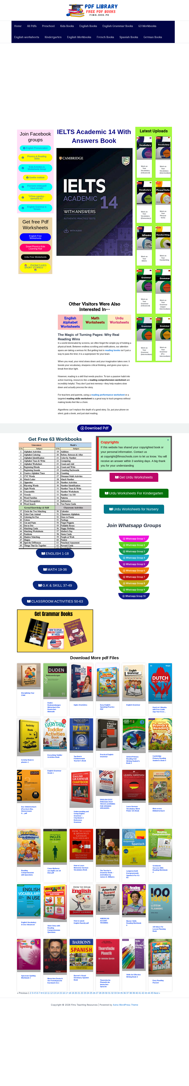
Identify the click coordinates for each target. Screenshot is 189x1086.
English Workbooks (79, 37)
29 (103, 993)
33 (115, 993)
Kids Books (67, 26)
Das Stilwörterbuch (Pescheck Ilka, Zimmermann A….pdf (28, 810)
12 (51, 993)
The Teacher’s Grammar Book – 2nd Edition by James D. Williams (107, 874)
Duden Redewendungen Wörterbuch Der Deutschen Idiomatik (54, 707)
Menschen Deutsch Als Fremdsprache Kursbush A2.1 (55, 981)
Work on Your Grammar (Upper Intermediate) (165, 304)
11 (48, 993)
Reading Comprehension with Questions (27, 873)
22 (82, 993)
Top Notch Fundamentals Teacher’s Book (80, 759)
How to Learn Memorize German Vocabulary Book (81, 868)
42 (143, 993)
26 (94, 993)
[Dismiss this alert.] (168, 440)
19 (73, 993)
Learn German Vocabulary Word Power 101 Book (133, 809)
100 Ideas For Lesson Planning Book (159, 929)
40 (136, 993)
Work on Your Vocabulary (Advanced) (145, 169)
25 (91, 993)
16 (63, 993)
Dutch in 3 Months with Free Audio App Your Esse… (160, 709)
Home (18, 26)
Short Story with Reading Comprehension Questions (53, 929)
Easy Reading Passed (158, 982)
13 (54, 993)
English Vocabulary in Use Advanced (28, 923)
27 (97, 993)
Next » (157, 993)
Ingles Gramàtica (80, 705)
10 (45, 993)
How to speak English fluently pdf (81, 922)
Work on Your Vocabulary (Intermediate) (165, 169)
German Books (153, 37)
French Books (105, 37)
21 (79, 993)
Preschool (48, 26)
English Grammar (133, 705)
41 (139, 993)
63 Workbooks (147, 26)
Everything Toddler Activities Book (54, 756)
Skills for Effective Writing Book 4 (133, 976)
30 (106, 993)
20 (76, 993)
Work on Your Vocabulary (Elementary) (146, 215)
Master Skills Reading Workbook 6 (133, 923)
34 (118, 993)
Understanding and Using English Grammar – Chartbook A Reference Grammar (81, 817)
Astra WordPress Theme (125, 1004)
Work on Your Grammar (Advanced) (145, 302)
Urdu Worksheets (119, 320)
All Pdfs (32, 26)
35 (121, 993)
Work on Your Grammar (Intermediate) (146, 351)
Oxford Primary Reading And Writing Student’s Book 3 (133, 760)
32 (112, 993)
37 (127, 993)
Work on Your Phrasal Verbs (163, 214)
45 (152, 993)
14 (57, 993)
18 (69, 993)
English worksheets (26, 37)
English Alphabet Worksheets (70, 322)
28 (100, 993)
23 (85, 993)
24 (88, 993)
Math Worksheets (95, 320)
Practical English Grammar (106, 756)
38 (130, 993)
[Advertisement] (83, 63)
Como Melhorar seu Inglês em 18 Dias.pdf (54, 871)
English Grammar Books (118, 26)
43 (146, 993)
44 (149, 993)
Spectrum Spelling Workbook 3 (28, 977)
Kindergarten (53, 37)
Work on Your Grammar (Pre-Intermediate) (165, 352)
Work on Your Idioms (144, 259)
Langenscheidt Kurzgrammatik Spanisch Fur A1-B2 (133, 874)
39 (133, 993)
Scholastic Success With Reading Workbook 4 (160, 869)
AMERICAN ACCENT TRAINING (104, 921)
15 (60, 993)
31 (109, 993)
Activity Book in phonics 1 (27, 761)
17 (66, 993)
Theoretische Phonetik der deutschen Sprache (105, 983)
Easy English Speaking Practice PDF (107, 707)
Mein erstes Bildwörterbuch (159, 810)
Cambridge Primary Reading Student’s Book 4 (159, 758)
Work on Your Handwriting (164, 258)
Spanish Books (129, 37)
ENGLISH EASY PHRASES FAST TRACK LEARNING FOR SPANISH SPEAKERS (107, 804)
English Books (88, 26)
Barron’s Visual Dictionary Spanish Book (81, 978)
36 (124, 993)
